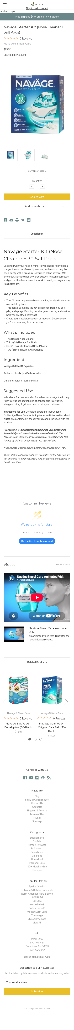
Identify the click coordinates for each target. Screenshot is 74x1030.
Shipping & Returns (37, 810)
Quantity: (37, 180)
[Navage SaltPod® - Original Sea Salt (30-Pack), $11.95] (52, 690)
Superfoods (37, 852)
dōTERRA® (37, 897)
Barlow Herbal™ (37, 908)
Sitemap (37, 821)
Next (66, 701)
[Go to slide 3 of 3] (40, 739)
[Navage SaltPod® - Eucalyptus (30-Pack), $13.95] (18, 690)
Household (37, 859)
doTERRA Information (37, 799)
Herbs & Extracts (37, 845)
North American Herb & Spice (37, 893)
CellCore (37, 901)
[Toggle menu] (4, 4)
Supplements (37, 837)
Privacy (37, 817)
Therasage (37, 915)
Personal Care (37, 863)
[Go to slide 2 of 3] (35, 739)
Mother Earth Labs (37, 911)
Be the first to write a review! (37, 541)
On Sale (37, 841)
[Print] (17, 220)
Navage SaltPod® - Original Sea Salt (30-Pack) (52, 727)
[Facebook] (5, 220)
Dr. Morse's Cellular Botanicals (37, 890)
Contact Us (37, 803)
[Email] (11, 220)
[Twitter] (23, 220)
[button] (37, 1016)
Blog (37, 796)
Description (37, 233)
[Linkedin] (28, 220)
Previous (4, 701)
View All (37, 922)
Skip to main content (37, 8)
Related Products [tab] (37, 662)
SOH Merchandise (37, 866)
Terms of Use (37, 814)
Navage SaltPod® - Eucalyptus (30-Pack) (18, 725)
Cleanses (37, 855)
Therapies (37, 870)
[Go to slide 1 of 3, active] (29, 739)
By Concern (37, 848)
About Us (37, 807)
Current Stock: (37, 170)
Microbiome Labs (37, 919)
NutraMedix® (37, 904)
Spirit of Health (37, 886)
